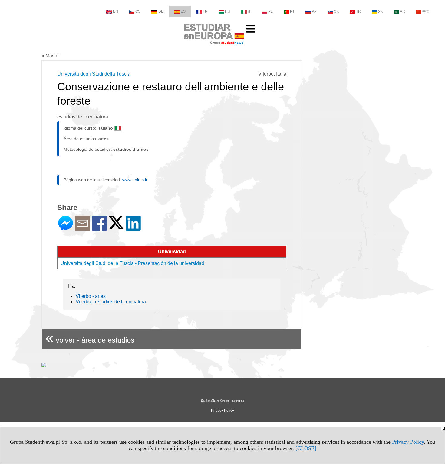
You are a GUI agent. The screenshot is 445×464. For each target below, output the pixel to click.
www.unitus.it (134, 179)
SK (336, 11)
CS (137, 11)
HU (227, 11)
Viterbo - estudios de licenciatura (111, 301)
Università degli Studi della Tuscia (93, 73)
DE (160, 11)
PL (270, 11)
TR (358, 11)
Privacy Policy (408, 442)
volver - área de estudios (89, 338)
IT (249, 11)
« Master (50, 55)
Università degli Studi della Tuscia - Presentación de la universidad (132, 263)
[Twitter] (116, 227)
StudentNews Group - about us (222, 400)
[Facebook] (99, 228)
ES (183, 11)
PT (292, 11)
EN (115, 11)
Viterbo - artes (91, 296)
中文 (426, 11)
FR (205, 11)
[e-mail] (82, 228)
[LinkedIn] (133, 228)
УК (380, 11)
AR (402, 11)
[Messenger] (65, 228)
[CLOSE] (305, 448)
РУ (314, 11)
